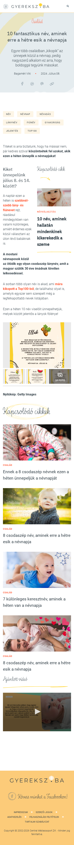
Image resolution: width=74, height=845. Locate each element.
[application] (37, 712)
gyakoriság (52, 122)
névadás (45, 114)
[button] (37, 711)
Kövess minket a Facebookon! (43, 797)
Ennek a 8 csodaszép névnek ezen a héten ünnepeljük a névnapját (36, 475)
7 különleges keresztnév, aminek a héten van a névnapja (34, 602)
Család (37, 21)
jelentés (12, 131)
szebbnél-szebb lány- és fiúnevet (16, 205)
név (8, 114)
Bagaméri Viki (22, 73)
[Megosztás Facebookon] (22, 84)
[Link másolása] (52, 84)
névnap (25, 114)
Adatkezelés (14, 817)
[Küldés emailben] (42, 84)
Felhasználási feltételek (44, 817)
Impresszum (21, 812)
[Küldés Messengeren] (32, 84)
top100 (32, 131)
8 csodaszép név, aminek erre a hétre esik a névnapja (36, 538)
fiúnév (31, 122)
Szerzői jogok (44, 812)
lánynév (11, 122)
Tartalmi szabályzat (37, 822)
